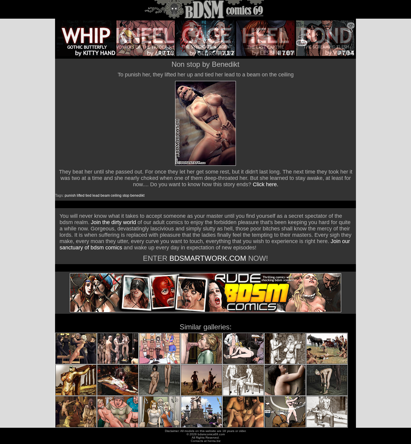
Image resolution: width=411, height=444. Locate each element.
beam (105, 195)
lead (96, 195)
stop (125, 195)
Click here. (265, 184)
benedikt (137, 195)
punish (70, 195)
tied (88, 195)
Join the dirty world (113, 222)
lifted (81, 195)
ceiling (116, 195)
